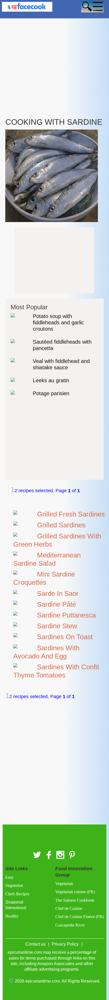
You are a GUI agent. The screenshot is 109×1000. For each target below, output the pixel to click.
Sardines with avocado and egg (46, 652)
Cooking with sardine (53, 122)
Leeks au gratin (51, 380)
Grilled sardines (61, 525)
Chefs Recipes (17, 894)
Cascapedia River (70, 925)
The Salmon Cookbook (74, 900)
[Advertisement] (54, 55)
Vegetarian (14, 885)
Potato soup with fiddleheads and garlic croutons (58, 322)
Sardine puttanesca (66, 615)
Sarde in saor (58, 593)
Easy (9, 877)
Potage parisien (51, 393)
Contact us (35, 944)
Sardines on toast (65, 637)
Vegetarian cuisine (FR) (75, 892)
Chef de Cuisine (68, 908)
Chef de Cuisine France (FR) (79, 916)
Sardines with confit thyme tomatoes (56, 671)
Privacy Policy (65, 944)
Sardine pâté (56, 604)
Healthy (12, 916)
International (15, 907)
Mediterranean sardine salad (47, 559)
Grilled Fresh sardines (71, 514)
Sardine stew (57, 626)
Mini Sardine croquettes (44, 578)
